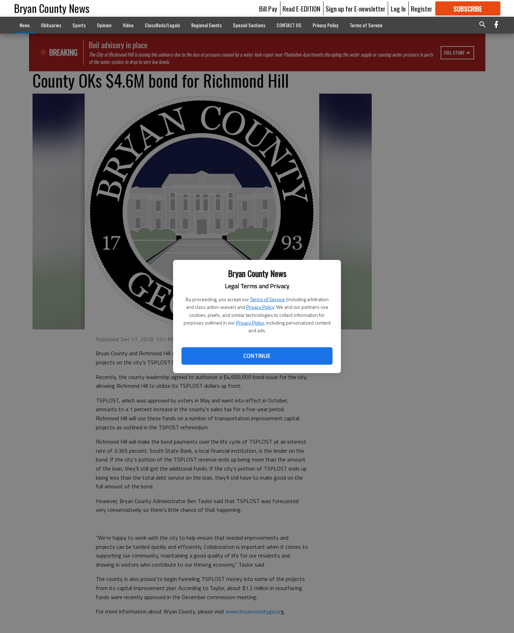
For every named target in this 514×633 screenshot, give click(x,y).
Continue (256, 355)
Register (421, 8)
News (25, 25)
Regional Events (206, 25)
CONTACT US (289, 25)
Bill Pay (268, 8)
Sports (79, 25)
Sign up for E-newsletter (355, 8)
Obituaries (51, 25)
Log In (398, 8)
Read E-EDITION (301, 8)
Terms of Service (267, 299)
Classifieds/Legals (162, 25)
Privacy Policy (260, 307)
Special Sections (249, 25)
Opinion (104, 25)
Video (128, 25)
